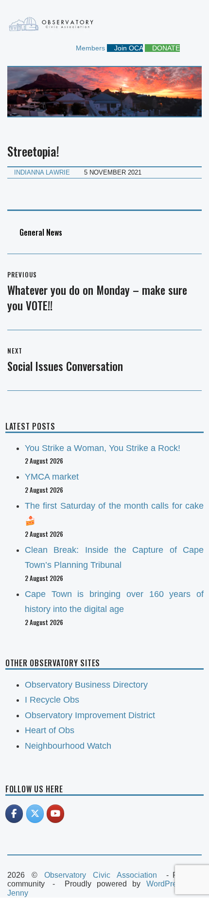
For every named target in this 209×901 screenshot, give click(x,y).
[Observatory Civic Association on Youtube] (55, 813)
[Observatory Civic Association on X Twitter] (35, 813)
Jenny (17, 893)
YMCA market (52, 477)
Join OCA (127, 48)
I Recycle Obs (52, 700)
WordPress (165, 884)
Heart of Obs (49, 730)
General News (40, 232)
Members (89, 48)
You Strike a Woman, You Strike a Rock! (102, 448)
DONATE (165, 48)
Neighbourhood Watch (68, 746)
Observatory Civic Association (100, 875)
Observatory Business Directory (86, 685)
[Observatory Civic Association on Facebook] (14, 813)
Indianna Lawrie (42, 172)
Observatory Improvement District (90, 715)
